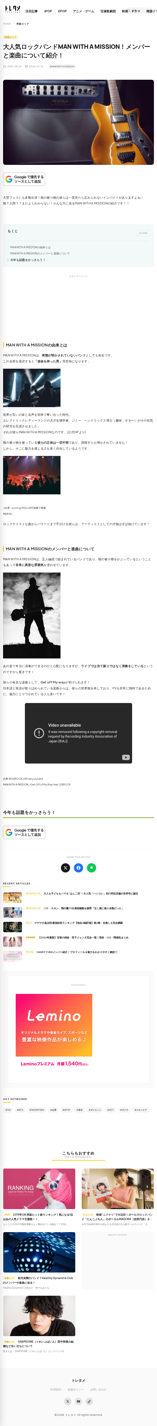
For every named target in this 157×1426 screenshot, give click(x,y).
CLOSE (143, 233)
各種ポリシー (76, 1389)
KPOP (62, 11)
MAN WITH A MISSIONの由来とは (30, 247)
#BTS (20, 1110)
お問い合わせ (98, 1389)
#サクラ (124, 1110)
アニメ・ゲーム (83, 11)
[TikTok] (89, 1401)
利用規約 (55, 1389)
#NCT (110, 1110)
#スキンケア (140, 1110)
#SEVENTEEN (36, 1110)
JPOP (48, 11)
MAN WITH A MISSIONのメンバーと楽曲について (40, 253)
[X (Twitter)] (68, 1401)
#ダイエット (95, 1110)
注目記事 (31, 11)
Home (7, 23)
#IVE (8, 1110)
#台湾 (53, 1110)
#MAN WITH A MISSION (62, 66)
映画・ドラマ (131, 11)
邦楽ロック (11, 37)
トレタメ (78, 1380)
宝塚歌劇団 (108, 11)
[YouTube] (78, 1401)
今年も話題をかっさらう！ (28, 259)
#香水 (79, 1110)
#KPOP (66, 1110)
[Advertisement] (78, 313)
